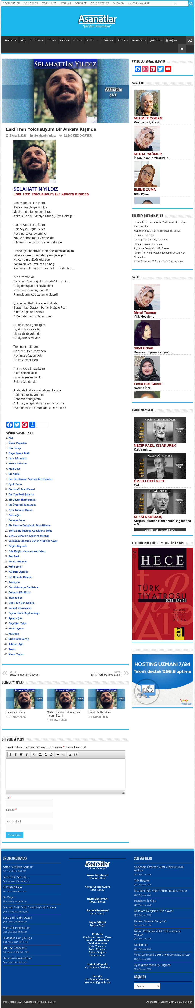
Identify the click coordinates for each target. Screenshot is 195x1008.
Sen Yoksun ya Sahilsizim (24, 587)
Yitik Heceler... (144, 316)
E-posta (11, 809)
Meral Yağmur (145, 312)
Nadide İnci (141, 944)
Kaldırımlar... (143, 449)
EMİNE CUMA (145, 190)
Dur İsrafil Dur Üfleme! (22, 489)
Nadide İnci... (143, 388)
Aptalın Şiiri (16, 618)
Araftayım (14, 582)
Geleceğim (15, 515)
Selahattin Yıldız (45, 135)
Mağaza (173, 40)
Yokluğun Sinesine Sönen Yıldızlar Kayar (33, 541)
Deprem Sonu (17, 520)
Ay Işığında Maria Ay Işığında (152, 965)
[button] (10, 754)
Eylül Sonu (15, 484)
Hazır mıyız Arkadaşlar (17, 958)
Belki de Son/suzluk (15, 948)
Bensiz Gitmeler (18, 561)
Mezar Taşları (16, 654)
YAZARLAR (138, 40)
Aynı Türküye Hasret (20, 510)
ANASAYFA (11, 40)
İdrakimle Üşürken (99, 712)
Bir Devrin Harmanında (22, 499)
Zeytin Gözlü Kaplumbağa (24, 613)
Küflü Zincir (15, 566)
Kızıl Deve (14, 468)
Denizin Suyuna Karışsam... (153, 352)
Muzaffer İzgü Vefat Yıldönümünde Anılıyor (160, 890)
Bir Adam (14, 473)
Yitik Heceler (142, 880)
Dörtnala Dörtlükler (20, 592)
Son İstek (14, 556)
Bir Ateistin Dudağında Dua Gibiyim (30, 525)
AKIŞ (23, 40)
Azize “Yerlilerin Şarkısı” (18, 867)
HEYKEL (90, 40)
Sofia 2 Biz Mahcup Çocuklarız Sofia (30, 530)
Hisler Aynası (16, 628)
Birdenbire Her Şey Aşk (17, 937)
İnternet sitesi (13, 821)
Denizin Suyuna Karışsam (150, 921)
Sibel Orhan (143, 348)
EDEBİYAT (35, 40)
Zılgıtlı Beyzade (18, 546)
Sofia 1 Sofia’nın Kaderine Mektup (29, 535)
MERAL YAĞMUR (148, 154)
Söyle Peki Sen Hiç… (16, 877)
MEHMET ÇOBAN (148, 118)
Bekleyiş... (141, 193)
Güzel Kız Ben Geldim (22, 602)
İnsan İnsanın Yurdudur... (152, 158)
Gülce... (139, 485)
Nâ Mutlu (14, 633)
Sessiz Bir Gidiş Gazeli (17, 917)
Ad (8, 797)
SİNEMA (121, 40)
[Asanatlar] (97, 20)
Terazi (12, 649)
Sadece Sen (15, 597)
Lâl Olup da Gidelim (20, 577)
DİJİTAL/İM (118, 3)
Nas (11, 437)
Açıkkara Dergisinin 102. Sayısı (153, 911)
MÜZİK (50, 40)
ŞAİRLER (155, 40)
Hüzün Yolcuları (18, 463)
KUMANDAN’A (12, 887)
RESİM (76, 40)
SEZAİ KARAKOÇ (148, 517)
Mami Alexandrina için (16, 927)
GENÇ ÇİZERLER (100, 3)
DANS (63, 40)
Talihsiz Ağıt (16, 644)
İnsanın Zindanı (15, 712)
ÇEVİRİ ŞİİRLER (11, 3)
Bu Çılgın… (10, 897)
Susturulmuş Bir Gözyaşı (24, 673)
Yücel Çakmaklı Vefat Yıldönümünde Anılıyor (162, 954)
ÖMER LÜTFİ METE (149, 481)
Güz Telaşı (15, 448)
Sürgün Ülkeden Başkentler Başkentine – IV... (162, 522)
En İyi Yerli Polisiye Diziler (106, 673)
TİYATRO (106, 40)
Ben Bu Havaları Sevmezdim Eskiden (30, 479)
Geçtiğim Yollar (18, 623)
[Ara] (191, 3)
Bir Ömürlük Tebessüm (22, 504)
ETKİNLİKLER (49, 3)
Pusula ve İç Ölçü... (147, 122)
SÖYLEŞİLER (31, 3)
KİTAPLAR (65, 3)
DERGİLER (81, 3)
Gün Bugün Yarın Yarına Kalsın (27, 551)
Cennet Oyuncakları (20, 608)
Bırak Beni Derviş (19, 638)
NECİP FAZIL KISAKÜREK (155, 445)
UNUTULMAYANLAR (139, 3)
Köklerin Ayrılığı (18, 571)
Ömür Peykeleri (18, 443)
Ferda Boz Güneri (148, 384)
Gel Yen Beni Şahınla (21, 494)
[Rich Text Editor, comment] (65, 774)
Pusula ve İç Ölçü (145, 900)
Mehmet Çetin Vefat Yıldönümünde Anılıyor (29, 907)
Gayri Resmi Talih (19, 453)
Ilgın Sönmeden (18, 458)
